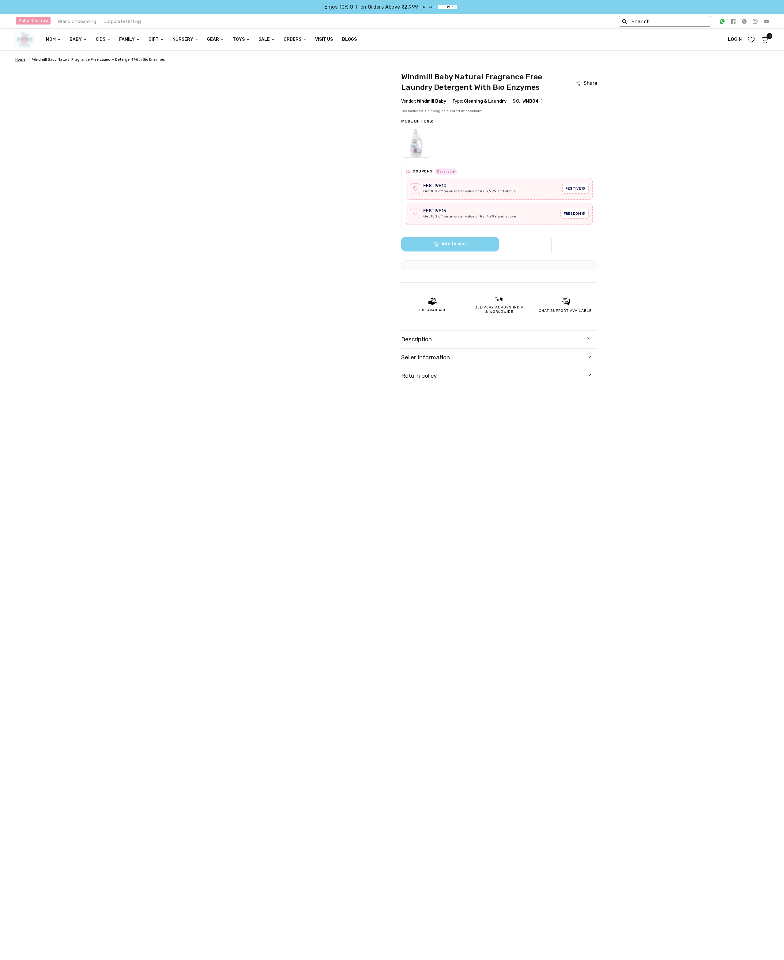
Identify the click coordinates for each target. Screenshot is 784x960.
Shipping (432, 111)
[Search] (624, 21)
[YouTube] (766, 21)
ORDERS (292, 39)
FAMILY (127, 39)
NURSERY (182, 39)
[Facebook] (733, 21)
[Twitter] (744, 21)
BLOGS (349, 39)
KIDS (100, 39)
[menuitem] (53, 39)
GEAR (213, 39)
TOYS (239, 39)
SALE (264, 39)
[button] (551, 245)
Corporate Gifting (122, 21)
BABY (76, 39)
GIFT (154, 39)
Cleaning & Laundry (485, 101)
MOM (51, 39)
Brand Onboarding (77, 21)
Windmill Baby (431, 101)
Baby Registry (33, 21)
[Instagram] (755, 21)
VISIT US (324, 39)
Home (20, 59)
